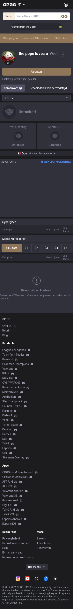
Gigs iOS (7, 505)
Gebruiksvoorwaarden (15, 543)
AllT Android (10, 481)
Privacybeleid (11, 538)
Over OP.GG (9, 325)
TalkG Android (10, 509)
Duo (4, 438)
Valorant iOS (10, 495)
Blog (5, 335)
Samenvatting (13, 88)
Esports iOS (9, 523)
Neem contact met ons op (18, 557)
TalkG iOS (8, 514)
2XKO (5, 420)
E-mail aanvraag (12, 552)
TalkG (5, 443)
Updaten (36, 71)
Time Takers (10, 424)
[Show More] (22, 5)
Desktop (7, 429)
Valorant (7, 368)
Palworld (7, 359)
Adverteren (44, 543)
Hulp (5, 547)
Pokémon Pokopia (13, 387)
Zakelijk (41, 538)
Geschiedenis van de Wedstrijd (48, 88)
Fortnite (7, 410)
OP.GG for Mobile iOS (15, 477)
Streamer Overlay (13, 457)
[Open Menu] (66, 5)
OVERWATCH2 (11, 382)
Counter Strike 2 (12, 406)
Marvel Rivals (10, 392)
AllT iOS (7, 486)
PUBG (5, 373)
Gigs (5, 452)
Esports (7, 448)
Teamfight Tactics (13, 354)
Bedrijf (6, 330)
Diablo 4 (7, 415)
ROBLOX (7, 378)
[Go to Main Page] (9, 4)
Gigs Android (10, 500)
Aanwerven (44, 547)
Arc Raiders (9, 396)
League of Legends (14, 350)
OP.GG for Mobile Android (17, 472)
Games (6, 434)
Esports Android (12, 519)
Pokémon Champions (15, 364)
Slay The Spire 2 (12, 401)
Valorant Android (12, 491)
